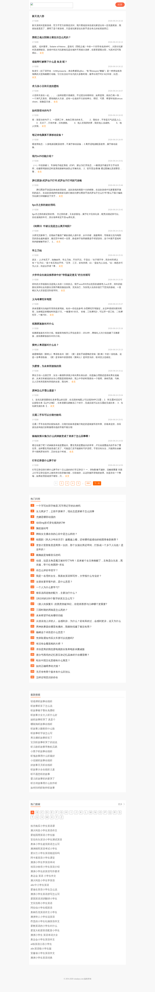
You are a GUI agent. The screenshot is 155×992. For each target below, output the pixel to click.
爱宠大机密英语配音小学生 (45, 930)
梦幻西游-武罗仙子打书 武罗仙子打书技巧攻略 (57, 180)
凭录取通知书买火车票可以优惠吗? (55, 638)
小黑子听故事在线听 (41, 751)
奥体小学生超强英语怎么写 (45, 844)
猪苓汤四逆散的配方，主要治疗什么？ (56, 593)
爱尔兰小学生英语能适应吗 (45, 853)
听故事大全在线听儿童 (43, 769)
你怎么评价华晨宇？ (47, 570)
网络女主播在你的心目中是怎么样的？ (56, 534)
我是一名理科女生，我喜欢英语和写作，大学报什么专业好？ (69, 576)
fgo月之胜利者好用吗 (43, 205)
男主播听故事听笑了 (41, 737)
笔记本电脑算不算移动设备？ (48, 135)
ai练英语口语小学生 (41, 944)
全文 (42, 53)
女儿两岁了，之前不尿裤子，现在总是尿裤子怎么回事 (65, 511)
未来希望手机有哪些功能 (49, 615)
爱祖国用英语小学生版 (43, 835)
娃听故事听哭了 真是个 (43, 719)
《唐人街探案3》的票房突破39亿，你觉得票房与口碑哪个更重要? (71, 604)
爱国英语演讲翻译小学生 (44, 898)
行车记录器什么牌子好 (44, 460)
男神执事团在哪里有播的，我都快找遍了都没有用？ (64, 626)
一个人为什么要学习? (47, 587)
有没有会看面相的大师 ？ (49, 643)
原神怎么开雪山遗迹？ (44, 390)
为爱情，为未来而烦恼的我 (46, 366)
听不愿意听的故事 (40, 774)
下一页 (97, 483)
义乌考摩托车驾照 (41, 299)
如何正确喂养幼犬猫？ (48, 666)
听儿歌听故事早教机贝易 (44, 747)
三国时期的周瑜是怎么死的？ (52, 610)
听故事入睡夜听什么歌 (43, 728)
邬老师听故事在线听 (41, 701)
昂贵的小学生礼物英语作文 (45, 921)
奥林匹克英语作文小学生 (44, 912)
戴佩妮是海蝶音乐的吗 (48, 555)
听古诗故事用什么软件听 (44, 783)
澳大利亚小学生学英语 (43, 880)
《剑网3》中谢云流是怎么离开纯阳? (51, 226)
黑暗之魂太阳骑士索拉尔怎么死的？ (51, 37)
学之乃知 (37, 250)
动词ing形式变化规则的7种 (50, 522)
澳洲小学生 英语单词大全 (44, 935)
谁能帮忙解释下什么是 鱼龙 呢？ (49, 61)
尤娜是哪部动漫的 (46, 517)
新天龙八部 (38, 16)
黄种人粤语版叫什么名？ (45, 345)
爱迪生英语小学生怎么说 (44, 889)
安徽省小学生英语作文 (43, 953)
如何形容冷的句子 (41, 110)
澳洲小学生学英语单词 (43, 862)
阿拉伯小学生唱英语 (41, 907)
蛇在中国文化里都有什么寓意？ (53, 660)
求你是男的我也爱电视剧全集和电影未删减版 (60, 649)
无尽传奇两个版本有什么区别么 (53, 672)
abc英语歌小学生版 (41, 948)
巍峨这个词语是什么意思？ (50, 632)
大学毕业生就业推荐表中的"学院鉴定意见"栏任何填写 (61, 275)
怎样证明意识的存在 (47, 677)
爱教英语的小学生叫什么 (44, 926)
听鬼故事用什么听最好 (43, 756)
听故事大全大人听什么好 (44, 715)
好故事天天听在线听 (41, 765)
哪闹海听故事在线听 (41, 724)
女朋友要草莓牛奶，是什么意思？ (54, 581)
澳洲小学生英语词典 (41, 957)
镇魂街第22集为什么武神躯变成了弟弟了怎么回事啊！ (61, 436)
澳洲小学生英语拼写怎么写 (45, 894)
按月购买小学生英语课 (43, 826)
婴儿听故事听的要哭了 (43, 778)
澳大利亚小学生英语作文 (44, 830)
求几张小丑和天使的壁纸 (45, 86)
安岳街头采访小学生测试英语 (46, 839)
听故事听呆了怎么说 (41, 706)
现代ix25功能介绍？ (43, 156)
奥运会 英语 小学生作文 (43, 876)
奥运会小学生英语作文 (43, 939)
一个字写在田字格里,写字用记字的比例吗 (58, 505)
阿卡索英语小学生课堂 (43, 857)
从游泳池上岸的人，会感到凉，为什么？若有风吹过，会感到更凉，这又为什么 (78, 621)
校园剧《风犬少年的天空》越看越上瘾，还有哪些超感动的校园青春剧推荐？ (77, 539)
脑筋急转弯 (42, 528)
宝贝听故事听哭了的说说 (44, 742)
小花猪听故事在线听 (41, 760)
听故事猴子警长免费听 (43, 710)
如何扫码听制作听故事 (43, 787)
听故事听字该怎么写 (41, 733)
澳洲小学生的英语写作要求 (45, 871)
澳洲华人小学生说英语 (43, 916)
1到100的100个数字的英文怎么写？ (55, 598)
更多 (120, 804)
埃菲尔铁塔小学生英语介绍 (45, 867)
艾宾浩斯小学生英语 (41, 903)
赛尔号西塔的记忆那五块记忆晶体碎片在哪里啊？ (62, 655)
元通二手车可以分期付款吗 (46, 415)
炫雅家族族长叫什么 (43, 323)
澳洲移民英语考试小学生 (44, 848)
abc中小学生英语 (40, 885)
